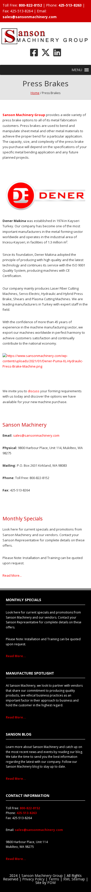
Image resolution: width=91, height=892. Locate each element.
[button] (77, 70)
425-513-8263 (70, 5)
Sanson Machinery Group (42, 875)
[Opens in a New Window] (34, 52)
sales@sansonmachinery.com (30, 16)
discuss (33, 391)
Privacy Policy (33, 879)
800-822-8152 (30, 5)
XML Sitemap (74, 879)
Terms (54, 879)
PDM (51, 882)
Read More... (12, 575)
